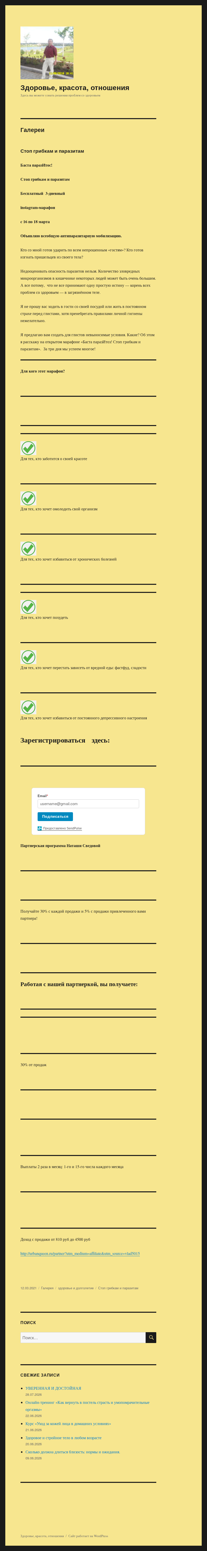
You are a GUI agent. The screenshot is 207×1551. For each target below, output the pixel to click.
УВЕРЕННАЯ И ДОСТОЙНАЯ (53, 1388)
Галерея (47, 1287)
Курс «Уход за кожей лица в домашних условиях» (68, 1423)
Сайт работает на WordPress (88, 1536)
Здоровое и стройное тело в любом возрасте (63, 1437)
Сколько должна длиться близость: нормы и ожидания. (72, 1451)
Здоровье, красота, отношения (74, 87)
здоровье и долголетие (76, 1287)
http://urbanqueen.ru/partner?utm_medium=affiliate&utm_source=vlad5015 (80, 1253)
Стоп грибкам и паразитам (52, 150)
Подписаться (55, 816)
